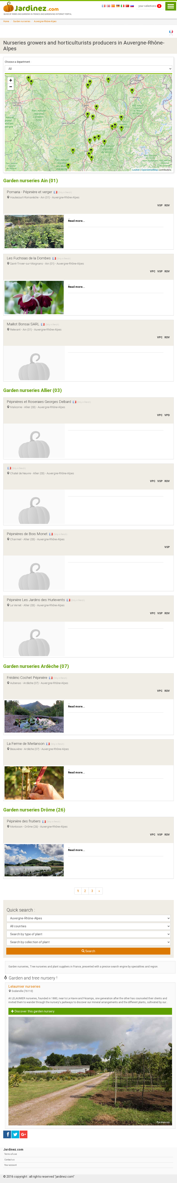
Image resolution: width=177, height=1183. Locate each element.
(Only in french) (65, 192)
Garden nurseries (21, 21)
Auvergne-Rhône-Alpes (45, 21)
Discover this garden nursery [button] (34, 1011)
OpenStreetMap (149, 169)
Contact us (9, 1160)
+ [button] (10, 80)
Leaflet (135, 169)
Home (6, 21)
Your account (10, 1165)
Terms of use (10, 1154)
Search (90, 951)
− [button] (10, 86)
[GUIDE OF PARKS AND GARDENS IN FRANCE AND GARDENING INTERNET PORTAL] (37, 6)
